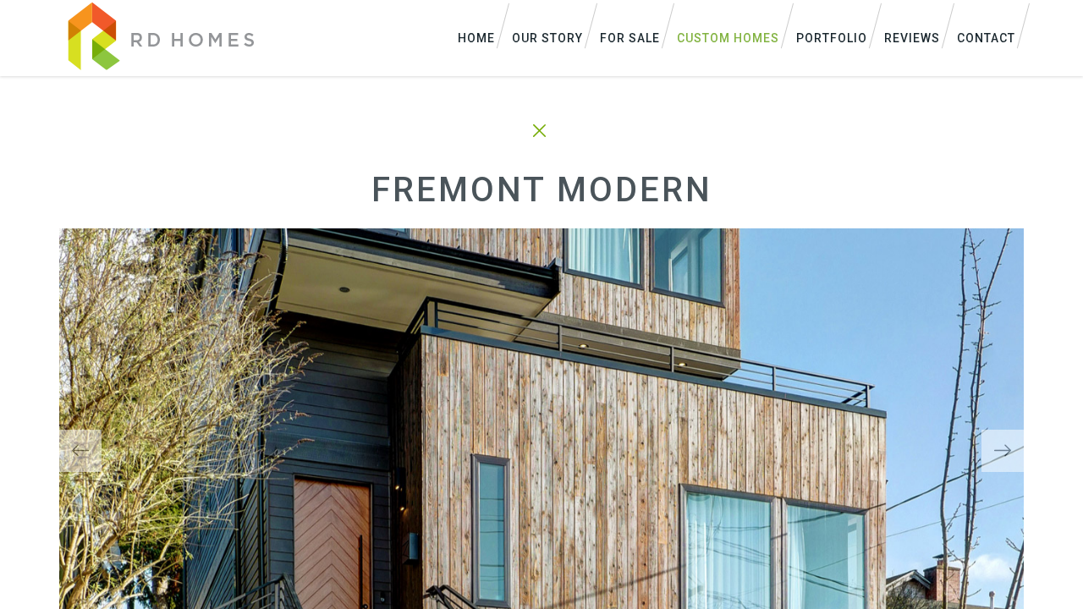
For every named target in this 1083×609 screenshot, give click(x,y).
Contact (986, 38)
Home (476, 38)
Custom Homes (728, 38)
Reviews (912, 38)
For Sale (630, 38)
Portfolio (831, 38)
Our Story (547, 38)
